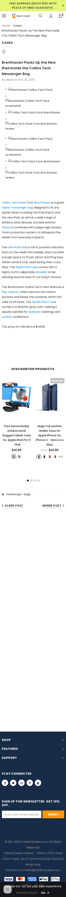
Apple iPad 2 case (44, 302)
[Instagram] (21, 783)
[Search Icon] (40, 16)
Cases (17, 26)
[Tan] (50, 457)
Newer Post (51, 506)
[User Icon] (51, 16)
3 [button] (35, 480)
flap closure (10, 292)
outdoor (7, 317)
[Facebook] (5, 783)
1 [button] (28, 480)
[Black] (44, 457)
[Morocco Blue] (39, 457)
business (34, 312)
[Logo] (21, 15)
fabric (6, 227)
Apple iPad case (26, 267)
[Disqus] (33, 567)
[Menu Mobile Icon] (4, 16)
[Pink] (19, 456)
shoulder (41, 272)
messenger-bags (18, 494)
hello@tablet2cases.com (43, 870)
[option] (16, 418)
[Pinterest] (30, 783)
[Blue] (14, 456)
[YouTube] (38, 783)
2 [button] (31, 480)
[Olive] (55, 457)
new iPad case (17, 247)
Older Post (14, 506)
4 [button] (38, 480)
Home (6, 26)
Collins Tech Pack (14, 203)
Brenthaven (42, 203)
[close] (63, 5)
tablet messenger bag (17, 207)
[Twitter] (13, 783)
